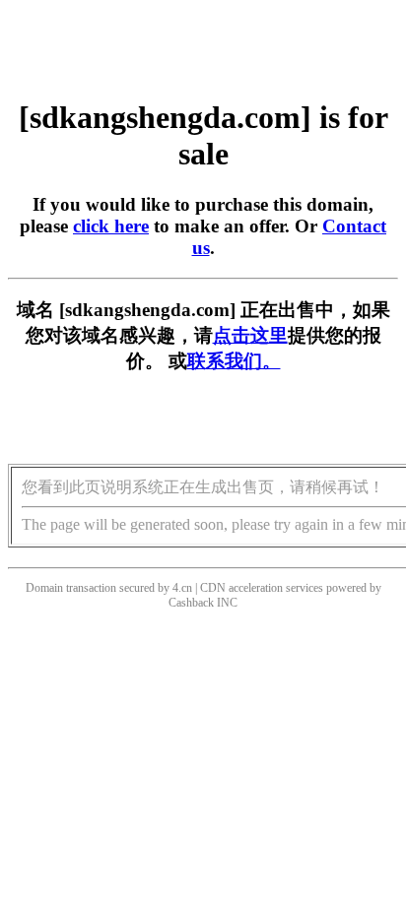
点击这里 (250, 335)
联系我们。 (234, 361)
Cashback (191, 603)
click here (111, 226)
